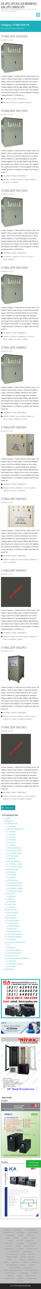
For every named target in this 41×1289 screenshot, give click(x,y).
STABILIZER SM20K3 (13, 647)
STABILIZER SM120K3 (14, 190)
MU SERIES (12, 826)
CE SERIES (12, 832)
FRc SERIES (12, 875)
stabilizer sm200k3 (9, 102)
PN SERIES (12, 840)
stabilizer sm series (14, 339)
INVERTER (10, 899)
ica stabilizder (21, 336)
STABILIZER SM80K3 (13, 347)
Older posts (9, 808)
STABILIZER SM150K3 (14, 111)
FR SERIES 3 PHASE (15, 886)
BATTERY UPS (12, 910)
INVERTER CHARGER (14, 937)
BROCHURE (9, 969)
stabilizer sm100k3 (9, 336)
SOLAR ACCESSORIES (14, 953)
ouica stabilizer (21, 416)
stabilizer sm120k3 (18, 257)
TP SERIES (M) (13, 856)
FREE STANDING (14, 926)
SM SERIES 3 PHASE (9, 99)
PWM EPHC (12, 961)
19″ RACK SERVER (13, 921)
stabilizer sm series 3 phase (12, 716)
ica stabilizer (21, 102)
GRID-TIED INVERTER (14, 934)
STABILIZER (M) (12, 869)
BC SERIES (12, 896)
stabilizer (28, 102)
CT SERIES (12, 837)
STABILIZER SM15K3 (13, 727)
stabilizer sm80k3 (9, 416)
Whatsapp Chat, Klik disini (34, 1164)
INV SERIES (12, 902)
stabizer (29, 416)
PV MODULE (11, 948)
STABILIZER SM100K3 (14, 267)
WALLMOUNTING (14, 931)
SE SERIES (11, 859)
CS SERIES (11, 834)
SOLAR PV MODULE (15, 950)
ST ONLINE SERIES (14, 853)
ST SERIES (12, 845)
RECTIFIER (10, 894)
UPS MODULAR (12, 824)
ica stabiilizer (7, 257)
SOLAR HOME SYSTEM (15, 964)
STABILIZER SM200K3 (14, 36)
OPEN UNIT (12, 929)
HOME (7, 818)
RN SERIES (12, 842)
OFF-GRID (12, 939)
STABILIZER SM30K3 (13, 570)
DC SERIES (12, 966)
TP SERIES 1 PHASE (15, 864)
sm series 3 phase (23, 180)
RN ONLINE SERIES (15, 851)
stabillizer (19, 488)
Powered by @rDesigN (24, 1286)
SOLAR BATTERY (13, 956)
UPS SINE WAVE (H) (14, 861)
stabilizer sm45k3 (9, 559)
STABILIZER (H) (21, 99)
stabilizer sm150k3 (9, 180)
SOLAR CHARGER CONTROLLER (18, 958)
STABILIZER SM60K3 (13, 427)
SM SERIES (12, 877)
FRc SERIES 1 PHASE (15, 888)
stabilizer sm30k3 (9, 636)
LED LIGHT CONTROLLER (16, 942)
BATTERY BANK (12, 913)
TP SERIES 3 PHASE (15, 867)
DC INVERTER (12, 918)
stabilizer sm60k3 (9, 488)
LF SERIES (11, 907)
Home (2, 28)
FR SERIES (12, 872)
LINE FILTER (11, 904)
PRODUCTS (9, 821)
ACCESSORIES (13, 923)
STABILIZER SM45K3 (13, 499)
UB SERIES (12, 915)
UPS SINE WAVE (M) (14, 848)
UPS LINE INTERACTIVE (15, 829)
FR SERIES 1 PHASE (15, 883)
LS (9, 945)
